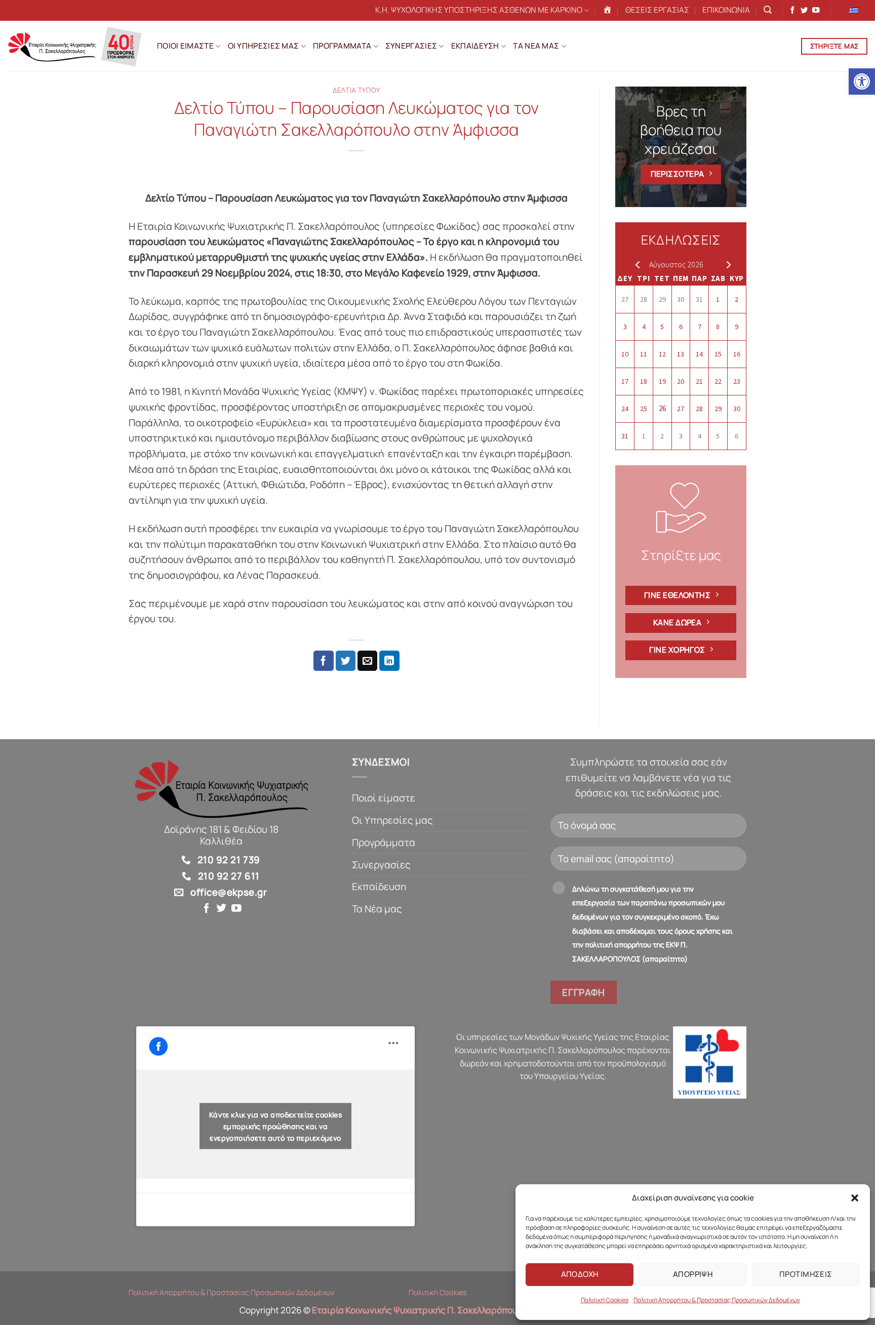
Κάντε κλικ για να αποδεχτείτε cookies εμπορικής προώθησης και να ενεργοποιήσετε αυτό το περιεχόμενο (275, 1126)
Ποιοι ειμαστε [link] (185, 46)
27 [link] (624, 299)
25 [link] (643, 408)
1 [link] (718, 299)
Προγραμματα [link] (342, 46)
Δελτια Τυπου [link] (356, 90)
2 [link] (736, 299)
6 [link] (681, 326)
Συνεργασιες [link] (411, 46)
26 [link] (662, 408)
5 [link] (662, 326)
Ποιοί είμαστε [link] (383, 798)
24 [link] (624, 408)
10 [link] (624, 353)
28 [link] (643, 299)
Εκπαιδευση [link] (475, 46)
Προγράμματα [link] (383, 842)
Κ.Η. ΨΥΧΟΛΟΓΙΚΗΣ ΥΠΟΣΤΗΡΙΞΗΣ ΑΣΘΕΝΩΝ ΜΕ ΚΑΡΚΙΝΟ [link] (478, 10)
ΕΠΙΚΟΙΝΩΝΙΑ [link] (726, 10)
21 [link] (699, 381)
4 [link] (644, 326)
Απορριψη (693, 1274)
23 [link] (736, 381)
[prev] (635, 264)
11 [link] (643, 353)
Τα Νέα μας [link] (377, 908)
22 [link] (718, 381)
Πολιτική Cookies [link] (604, 1300)
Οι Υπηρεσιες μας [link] (263, 46)
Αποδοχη (580, 1274)
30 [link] (680, 299)
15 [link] (718, 353)
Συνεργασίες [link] (381, 864)
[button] (855, 1198)
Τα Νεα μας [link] (536, 46)
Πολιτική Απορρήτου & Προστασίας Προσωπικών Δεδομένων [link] (716, 1300)
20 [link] (680, 381)
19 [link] (662, 381)
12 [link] (662, 353)
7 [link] (699, 326)
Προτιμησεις (805, 1274)
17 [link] (624, 381)
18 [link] (643, 381)
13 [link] (680, 353)
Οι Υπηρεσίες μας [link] (392, 820)
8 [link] (718, 326)
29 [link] (662, 299)
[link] (862, 81)
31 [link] (699, 299)
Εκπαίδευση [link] (379, 886)
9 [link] (736, 326)
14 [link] (699, 353)
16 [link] (736, 353)
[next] (726, 264)
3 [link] (625, 326)
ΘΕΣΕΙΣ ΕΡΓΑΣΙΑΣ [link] (657, 10)
